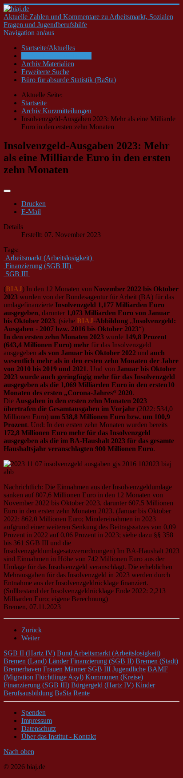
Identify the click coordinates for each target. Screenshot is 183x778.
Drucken (33, 203)
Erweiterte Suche (45, 71)
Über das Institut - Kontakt (58, 736)
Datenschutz (38, 728)
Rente (81, 693)
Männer (75, 669)
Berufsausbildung (28, 693)
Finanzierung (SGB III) (36, 685)
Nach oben (19, 751)
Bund (64, 653)
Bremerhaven (22, 669)
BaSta (63, 693)
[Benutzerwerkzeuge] (7, 191)
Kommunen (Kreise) (114, 677)
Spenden (33, 712)
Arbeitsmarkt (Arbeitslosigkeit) (117, 653)
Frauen (53, 669)
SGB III (99, 669)
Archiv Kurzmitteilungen (56, 56)
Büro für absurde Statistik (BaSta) (68, 79)
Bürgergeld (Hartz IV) (102, 685)
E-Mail (31, 211)
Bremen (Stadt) (156, 661)
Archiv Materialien (47, 63)
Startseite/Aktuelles (48, 48)
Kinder (145, 685)
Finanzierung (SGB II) (102, 661)
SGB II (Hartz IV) (29, 653)
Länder (58, 661)
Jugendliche (129, 669)
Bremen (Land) (25, 661)
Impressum (36, 720)
